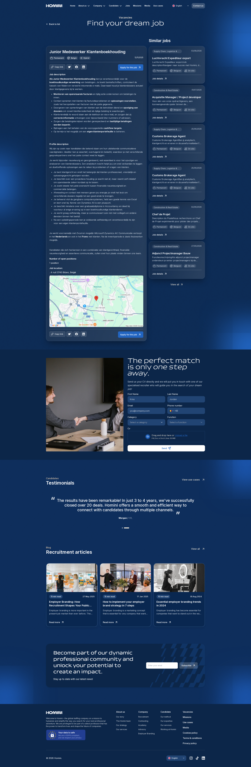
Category (132, 417)
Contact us (198, 6)
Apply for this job (128, 67)
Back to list (54, 24)
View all (174, 284)
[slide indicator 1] (126, 527)
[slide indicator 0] (122, 527)
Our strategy (121, 725)
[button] (170, 411)
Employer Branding (146, 733)
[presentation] (166, 436)
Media (147, 6)
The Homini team (123, 721)
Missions (137, 6)
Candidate (114, 6)
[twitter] (69, 67)
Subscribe (186, 665)
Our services (121, 729)
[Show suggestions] (162, 422)
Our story (120, 717)
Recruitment (143, 717)
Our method (166, 717)
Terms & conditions (192, 738)
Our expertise (166, 721)
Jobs (127, 6)
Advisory (142, 729)
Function (171, 417)
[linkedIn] (84, 67)
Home (72, 6)
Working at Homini (168, 729)
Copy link (59, 67)
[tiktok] (197, 758)
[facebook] (76, 67)
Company (97, 6)
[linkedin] (203, 758)
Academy (142, 725)
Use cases (158, 6)
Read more (54, 622)
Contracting (143, 721)
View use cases (191, 479)
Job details (157, 78)
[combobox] (144, 422)
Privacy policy (190, 743)
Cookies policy (190, 732)
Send (164, 448)
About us (82, 6)
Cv (129, 428)
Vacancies (188, 712)
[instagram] (191, 758)
